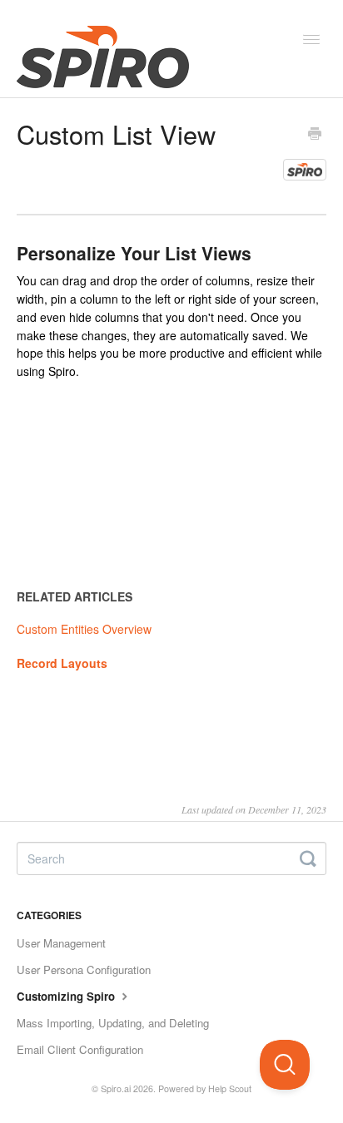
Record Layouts (62, 663)
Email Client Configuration (80, 1049)
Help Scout (229, 1088)
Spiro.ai (116, 1088)
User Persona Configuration (84, 969)
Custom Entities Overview (84, 629)
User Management (61, 943)
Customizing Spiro (67, 996)
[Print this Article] (314, 135)
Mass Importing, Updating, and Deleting (113, 1023)
